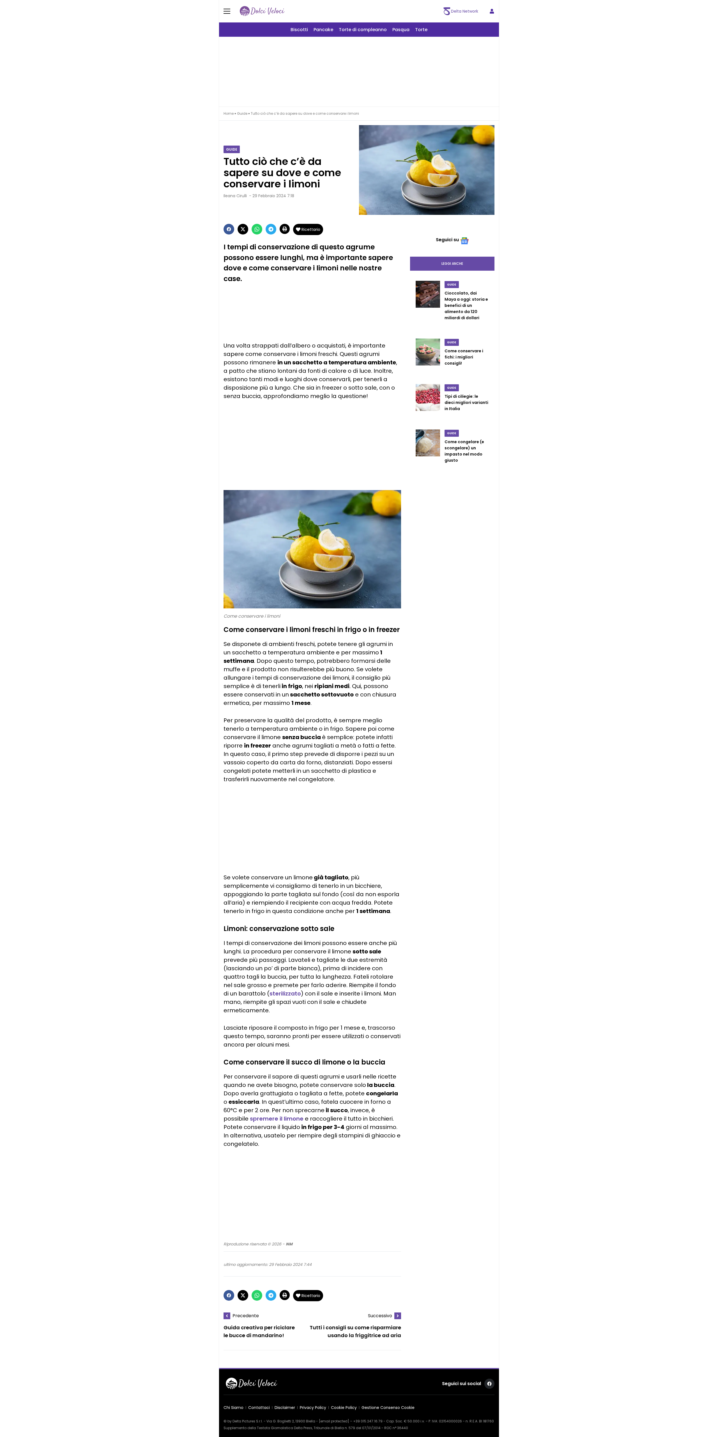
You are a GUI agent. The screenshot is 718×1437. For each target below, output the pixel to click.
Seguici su (447, 239)
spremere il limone (276, 1119)
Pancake (323, 29)
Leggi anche (452, 263)
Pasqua (400, 29)
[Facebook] (229, 229)
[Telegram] (271, 229)
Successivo (380, 1315)
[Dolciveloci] (262, 11)
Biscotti (299, 29)
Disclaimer (285, 1407)
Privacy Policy (313, 1407)
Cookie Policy (344, 1407)
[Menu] (230, 11)
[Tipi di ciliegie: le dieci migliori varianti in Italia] (428, 403)
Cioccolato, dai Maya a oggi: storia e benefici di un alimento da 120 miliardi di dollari (466, 305)
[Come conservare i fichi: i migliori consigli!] (428, 358)
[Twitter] (243, 229)
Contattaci (259, 1407)
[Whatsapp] (257, 229)
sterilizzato (285, 993)
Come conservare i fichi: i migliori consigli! (464, 357)
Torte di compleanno (363, 29)
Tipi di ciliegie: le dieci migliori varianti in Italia (466, 402)
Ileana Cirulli (235, 196)
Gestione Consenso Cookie (388, 1407)
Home (229, 113)
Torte (421, 29)
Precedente (246, 1315)
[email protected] (334, 1421)
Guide (242, 113)
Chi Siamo (233, 1407)
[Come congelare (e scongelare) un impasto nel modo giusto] (428, 451)
